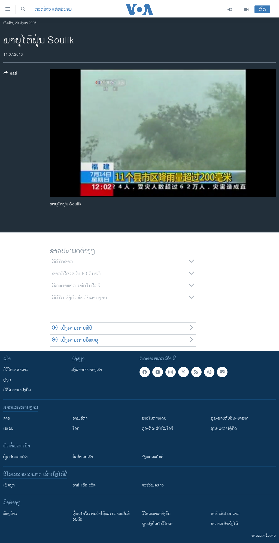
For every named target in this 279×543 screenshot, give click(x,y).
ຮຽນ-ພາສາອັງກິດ (224, 428)
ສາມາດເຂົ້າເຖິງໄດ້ (224, 524)
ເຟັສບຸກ (9, 485)
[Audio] (230, 9)
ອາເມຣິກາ (79, 418)
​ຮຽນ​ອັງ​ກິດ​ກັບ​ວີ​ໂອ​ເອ (157, 524)
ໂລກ (75, 428)
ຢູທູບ (7, 380)
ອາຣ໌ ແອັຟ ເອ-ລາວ (225, 514)
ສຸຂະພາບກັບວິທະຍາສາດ (229, 418)
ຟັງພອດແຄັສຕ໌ (152, 457)
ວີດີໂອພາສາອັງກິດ (17, 390)
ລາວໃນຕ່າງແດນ (154, 418)
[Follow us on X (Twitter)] (183, 372)
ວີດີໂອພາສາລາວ (15, 370)
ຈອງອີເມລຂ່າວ (153, 485)
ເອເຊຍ (8, 428)
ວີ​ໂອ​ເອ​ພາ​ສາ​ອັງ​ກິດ (156, 514)
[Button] (10, 74)
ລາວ (6, 418)
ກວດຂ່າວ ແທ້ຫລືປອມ (53, 9)
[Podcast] (209, 372)
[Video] (246, 9)
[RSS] (196, 372)
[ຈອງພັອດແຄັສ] (222, 372)
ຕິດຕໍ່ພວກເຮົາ (82, 457)
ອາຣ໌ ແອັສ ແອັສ (84, 485)
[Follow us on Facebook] (145, 372)
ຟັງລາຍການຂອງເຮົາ (86, 370)
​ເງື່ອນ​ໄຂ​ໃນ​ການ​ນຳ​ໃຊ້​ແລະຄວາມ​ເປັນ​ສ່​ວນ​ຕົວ (101, 516)
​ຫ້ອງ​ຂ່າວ (10, 514)
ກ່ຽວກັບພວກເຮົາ (15, 457)
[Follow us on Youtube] (157, 372)
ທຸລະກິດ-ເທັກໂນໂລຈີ (157, 428)
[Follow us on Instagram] (170, 372)
